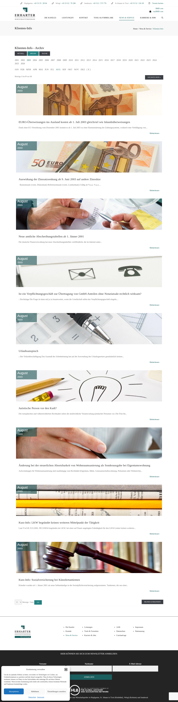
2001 (17, 60)
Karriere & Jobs (148, 18)
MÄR (28, 69)
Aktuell (20, 53)
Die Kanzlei (50, 18)
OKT (70, 69)
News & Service (126, 18)
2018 (118, 60)
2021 (136, 60)
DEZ (83, 69)
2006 (47, 60)
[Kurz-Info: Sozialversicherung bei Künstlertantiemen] (89, 541)
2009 (65, 60)
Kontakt (83, 18)
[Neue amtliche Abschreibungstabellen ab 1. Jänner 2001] (89, 198)
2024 (154, 60)
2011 (77, 60)
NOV (76, 69)
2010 (71, 60)
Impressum (40, 697)
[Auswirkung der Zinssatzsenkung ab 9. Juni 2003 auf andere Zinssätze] (89, 141)
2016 (107, 60)
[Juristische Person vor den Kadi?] (89, 370)
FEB (22, 69)
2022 (142, 60)
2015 (101, 60)
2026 (23, 63)
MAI (41, 69)
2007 (53, 60)
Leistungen (67, 18)
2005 (41, 60)
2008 (59, 60)
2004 (35, 60)
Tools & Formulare (103, 18)
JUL (52, 69)
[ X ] (89, 69)
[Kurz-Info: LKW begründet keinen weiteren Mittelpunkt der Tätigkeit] (89, 484)
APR (35, 69)
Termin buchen (157, 3)
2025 (17, 63)
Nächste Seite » (154, 77)
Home (135, 29)
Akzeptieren (14, 691)
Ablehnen (35, 691)
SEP (64, 69)
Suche (44, 53)
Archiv (33, 53)
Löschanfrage (121, 635)
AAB (118, 627)
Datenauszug (139, 631)
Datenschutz (32, 697)
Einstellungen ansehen (57, 691)
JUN (47, 69)
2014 (95, 60)
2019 (124, 60)
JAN (17, 69)
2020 (130, 60)
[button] (66, 669)
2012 (83, 60)
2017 (113, 60)
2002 (23, 60)
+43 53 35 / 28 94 (40, 3)
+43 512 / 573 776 (99, 3)
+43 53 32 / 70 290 (68, 3)
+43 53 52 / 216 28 (137, 3)
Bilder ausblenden (152, 602)
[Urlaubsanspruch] (89, 312)
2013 (89, 60)
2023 (148, 60)
